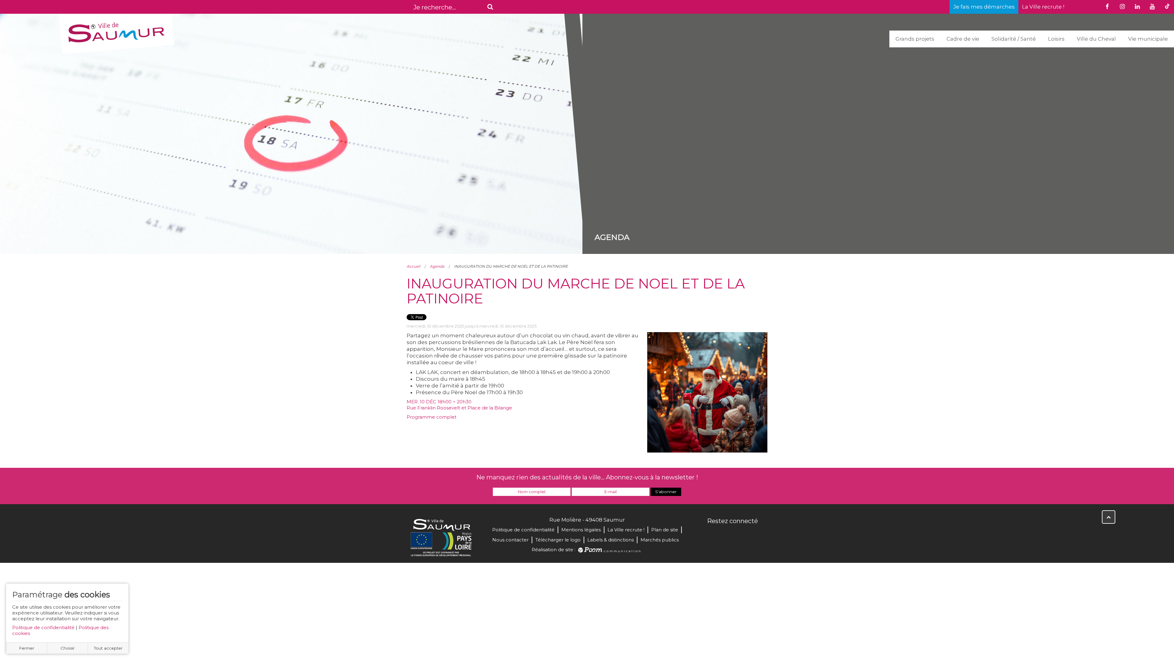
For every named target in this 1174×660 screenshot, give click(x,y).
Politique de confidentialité (43, 627)
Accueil (413, 266)
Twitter (725, 534)
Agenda (437, 266)
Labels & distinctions (610, 540)
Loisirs (1056, 39)
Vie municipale (1148, 39)
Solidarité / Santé (1013, 39)
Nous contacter (510, 540)
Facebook (712, 534)
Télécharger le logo (558, 540)
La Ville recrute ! (1043, 7)
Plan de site (664, 530)
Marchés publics (660, 540)
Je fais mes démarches (984, 7)
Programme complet (431, 417)
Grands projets (914, 39)
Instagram (752, 534)
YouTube (739, 534)
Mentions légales (581, 530)
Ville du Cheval (1096, 39)
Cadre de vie (963, 39)
